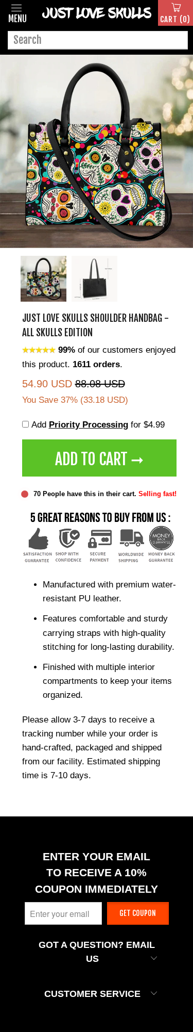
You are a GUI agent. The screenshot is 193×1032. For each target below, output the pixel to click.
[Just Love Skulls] (96, 13)
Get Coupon (137, 913)
